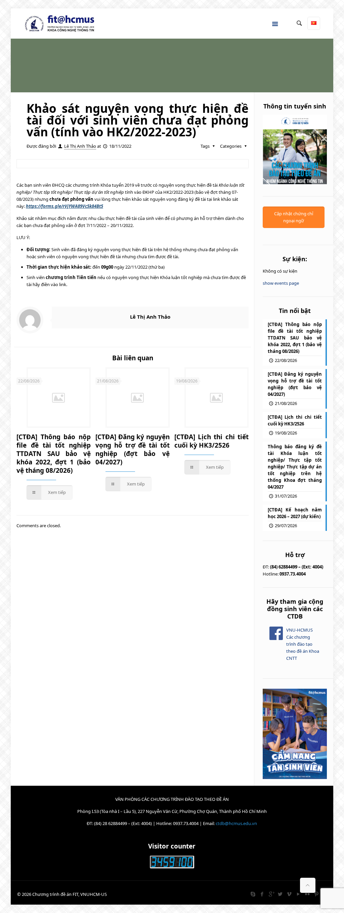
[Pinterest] (316, 894)
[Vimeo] (289, 894)
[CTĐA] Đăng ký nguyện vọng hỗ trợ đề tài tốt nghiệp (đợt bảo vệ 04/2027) (132, 449)
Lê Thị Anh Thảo (80, 146)
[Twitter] (280, 894)
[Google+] (271, 894)
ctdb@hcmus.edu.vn (236, 823)
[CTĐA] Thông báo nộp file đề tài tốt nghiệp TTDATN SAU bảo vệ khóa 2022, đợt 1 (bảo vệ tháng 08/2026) (53, 453)
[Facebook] (262, 894)
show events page (281, 283)
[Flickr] (307, 894)
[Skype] (253, 894)
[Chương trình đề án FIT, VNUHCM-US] (62, 23)
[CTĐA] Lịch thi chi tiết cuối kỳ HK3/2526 (211, 441)
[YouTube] (298, 894)
